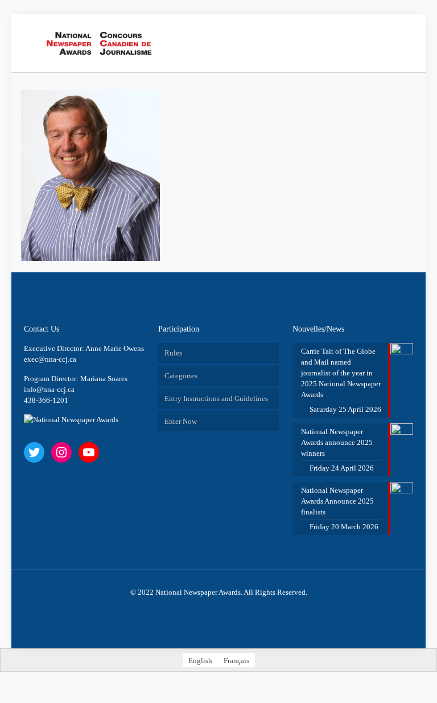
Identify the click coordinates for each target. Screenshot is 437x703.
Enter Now (180, 421)
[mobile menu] (372, 43)
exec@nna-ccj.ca (50, 359)
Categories (180, 375)
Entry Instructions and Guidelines (216, 398)
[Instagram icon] (230, 608)
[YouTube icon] (219, 608)
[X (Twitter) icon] (207, 608)
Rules (173, 353)
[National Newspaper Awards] (103, 43)
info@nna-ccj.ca (49, 389)
